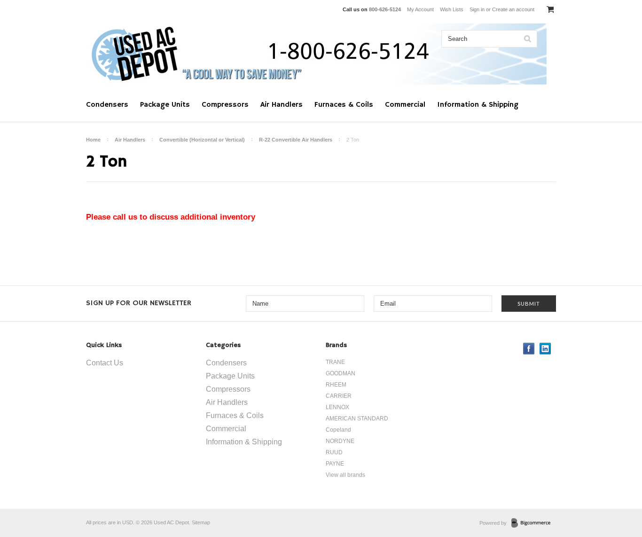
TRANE (335, 362)
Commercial (405, 105)
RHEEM (336, 384)
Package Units (165, 105)
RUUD (334, 452)
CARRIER (339, 396)
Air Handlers (281, 105)
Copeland (338, 429)
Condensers (107, 105)
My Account (420, 9)
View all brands (345, 475)
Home (93, 139)
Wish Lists (451, 9)
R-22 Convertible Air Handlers (295, 139)
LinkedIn (545, 349)
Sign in (477, 9)
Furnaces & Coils (343, 105)
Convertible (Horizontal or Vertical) (202, 139)
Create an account (513, 9)
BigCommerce (533, 523)
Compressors (225, 105)
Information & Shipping (477, 105)
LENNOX (337, 407)
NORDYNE (340, 441)
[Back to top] (615, 491)
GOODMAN (340, 373)
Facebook (529, 349)
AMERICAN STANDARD (357, 418)
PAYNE (335, 463)
